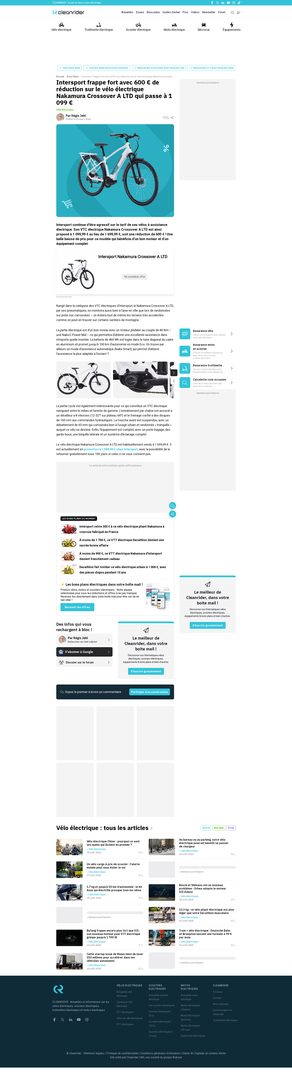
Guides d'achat (171, 12)
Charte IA (187, 1053)
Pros (185, 12)
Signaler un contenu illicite (210, 1053)
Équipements (232, 29)
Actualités (127, 12)
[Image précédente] (173, 381)
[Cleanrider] (68, 12)
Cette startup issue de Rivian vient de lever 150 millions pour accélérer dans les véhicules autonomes (115, 957)
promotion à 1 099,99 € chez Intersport (111, 449)
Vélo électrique (61, 29)
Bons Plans (73, 76)
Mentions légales (94, 1053)
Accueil (60, 76)
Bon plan (219, 827)
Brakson (177, 1057)
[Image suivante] (173, 372)
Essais (140, 12)
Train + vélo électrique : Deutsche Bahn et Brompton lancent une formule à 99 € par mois (205, 934)
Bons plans (153, 12)
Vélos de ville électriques (130, 1018)
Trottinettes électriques (225, 1020)
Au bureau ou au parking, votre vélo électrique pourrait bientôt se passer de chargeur (203, 843)
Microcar (204, 29)
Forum (221, 12)
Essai (231, 827)
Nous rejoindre (220, 1004)
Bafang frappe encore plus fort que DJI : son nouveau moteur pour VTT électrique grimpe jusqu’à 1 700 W (113, 934)
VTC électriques (125, 1024)
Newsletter (208, 12)
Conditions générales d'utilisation (160, 1053)
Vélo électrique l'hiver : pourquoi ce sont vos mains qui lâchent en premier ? (113, 843)
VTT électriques (125, 1012)
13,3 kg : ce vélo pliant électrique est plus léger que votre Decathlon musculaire (206, 911)
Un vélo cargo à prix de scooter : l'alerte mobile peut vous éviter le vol (113, 865)
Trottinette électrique (98, 29)
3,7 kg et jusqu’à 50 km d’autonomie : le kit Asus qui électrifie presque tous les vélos (114, 888)
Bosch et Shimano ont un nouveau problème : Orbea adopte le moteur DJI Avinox (202, 888)
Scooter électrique (138, 29)
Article (206, 827)
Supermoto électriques (193, 1035)
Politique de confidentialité (122, 1053)
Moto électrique (174, 29)
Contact (217, 998)
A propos (218, 992)
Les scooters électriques (162, 1005)
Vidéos (195, 12)
